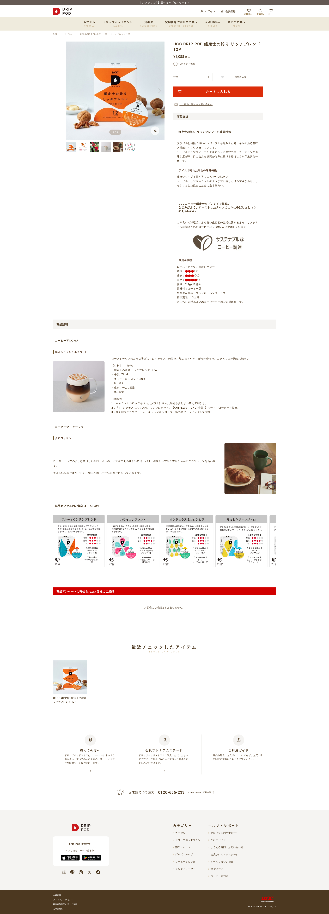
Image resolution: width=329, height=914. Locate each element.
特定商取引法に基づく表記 (65, 904)
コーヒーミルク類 (185, 861)
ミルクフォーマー (185, 868)
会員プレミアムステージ (225, 854)
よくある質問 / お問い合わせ (227, 847)
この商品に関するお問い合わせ (195, 104)
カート (271, 14)
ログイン (210, 11)
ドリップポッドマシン (188, 840)
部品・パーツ (183, 847)
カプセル (68, 34)
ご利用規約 (58, 909)
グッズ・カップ (184, 854)
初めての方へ (237, 24)
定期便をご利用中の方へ (181, 24)
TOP (55, 34)
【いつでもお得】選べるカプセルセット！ (164, 2)
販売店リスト (218, 868)
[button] (71, 91)
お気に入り (249, 14)
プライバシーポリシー (63, 900)
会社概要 (57, 895)
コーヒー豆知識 (219, 876)
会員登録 (231, 11)
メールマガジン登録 (222, 861)
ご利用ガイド (218, 840)
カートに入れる (218, 91)
